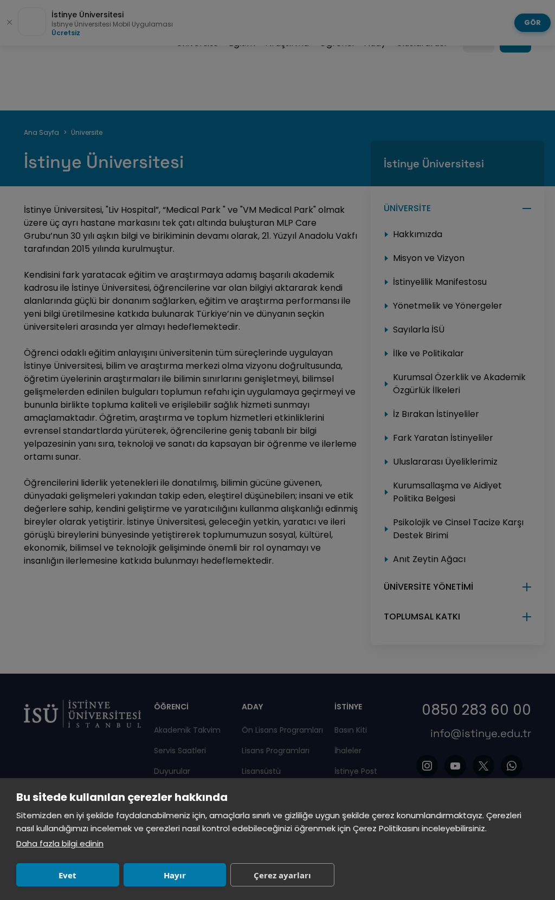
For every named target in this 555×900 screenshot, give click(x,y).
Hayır (175, 875)
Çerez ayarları (282, 875)
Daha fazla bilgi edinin (60, 843)
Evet (67, 875)
